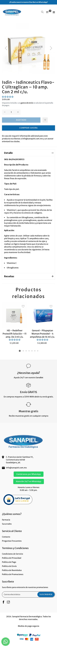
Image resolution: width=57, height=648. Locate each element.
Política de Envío (9, 566)
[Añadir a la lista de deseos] (45, 120)
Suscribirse (46, 594)
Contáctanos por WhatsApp (28, 474)
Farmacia (6, 520)
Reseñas (9, 276)
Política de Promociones (12, 574)
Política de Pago (9, 562)
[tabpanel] (14, 323)
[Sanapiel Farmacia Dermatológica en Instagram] (8, 602)
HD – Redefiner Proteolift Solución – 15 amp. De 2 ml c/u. (15, 333)
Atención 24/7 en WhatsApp (28, 481)
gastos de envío (27, 103)
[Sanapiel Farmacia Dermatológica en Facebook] (3, 602)
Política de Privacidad (11, 558)
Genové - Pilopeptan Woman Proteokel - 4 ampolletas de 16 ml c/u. (42, 333)
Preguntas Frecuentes (12, 541)
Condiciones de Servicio (12, 554)
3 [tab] (26, 350)
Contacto (6, 537)
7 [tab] (37, 350)
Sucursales (7, 524)
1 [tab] (20, 351)
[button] (7, 97)
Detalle (8, 152)
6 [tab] (34, 350)
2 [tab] (23, 350)
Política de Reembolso (12, 570)
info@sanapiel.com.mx (16, 468)
